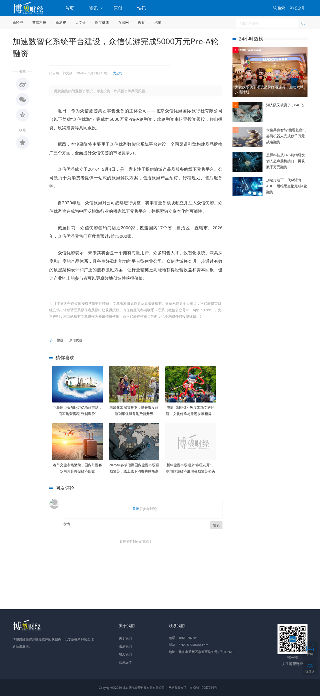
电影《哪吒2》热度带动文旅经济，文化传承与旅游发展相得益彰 (190, 411)
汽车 (157, 22)
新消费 (61, 22)
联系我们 (125, 646)
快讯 (141, 8)
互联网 (123, 22)
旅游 (60, 340)
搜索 (281, 8)
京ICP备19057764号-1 (205, 688)
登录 (135, 508)
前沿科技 (39, 22)
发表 (216, 525)
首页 (69, 8)
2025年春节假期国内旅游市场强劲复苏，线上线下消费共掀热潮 (134, 468)
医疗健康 (102, 22)
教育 (141, 22)
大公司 (117, 73)
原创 (117, 8)
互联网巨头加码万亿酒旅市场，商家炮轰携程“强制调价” (77, 410)
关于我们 (125, 638)
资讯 (94, 8)
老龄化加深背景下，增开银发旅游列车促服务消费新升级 (134, 410)
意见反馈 (125, 662)
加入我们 (125, 654)
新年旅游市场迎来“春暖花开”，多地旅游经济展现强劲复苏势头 (190, 468)
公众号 (299, 8)
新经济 (17, 22)
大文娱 (80, 22)
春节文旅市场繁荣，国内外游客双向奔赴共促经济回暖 (77, 468)
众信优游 (75, 340)
